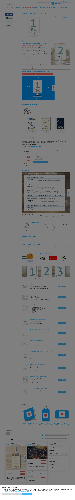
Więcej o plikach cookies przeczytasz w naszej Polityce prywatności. (15, 491)
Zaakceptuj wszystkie (27, 493)
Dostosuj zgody (18, 493)
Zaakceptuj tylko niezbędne (8, 493)
